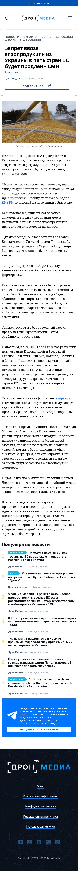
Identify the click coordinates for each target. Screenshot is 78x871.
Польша (15, 40)
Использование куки (40, 826)
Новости (12, 37)
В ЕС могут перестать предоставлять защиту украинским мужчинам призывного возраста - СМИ (42, 621)
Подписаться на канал (39, 729)
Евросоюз (64, 37)
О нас (40, 786)
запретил (63, 398)
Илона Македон (17, 587)
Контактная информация (40, 796)
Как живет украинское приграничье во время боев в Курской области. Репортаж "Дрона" (41, 577)
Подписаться (39, 3)
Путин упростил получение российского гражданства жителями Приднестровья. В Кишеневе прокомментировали (40, 662)
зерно (47, 37)
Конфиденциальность (40, 806)
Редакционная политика (40, 816)
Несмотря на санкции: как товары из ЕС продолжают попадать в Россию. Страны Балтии (37, 556)
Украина (30, 37)
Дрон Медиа (12, 78)
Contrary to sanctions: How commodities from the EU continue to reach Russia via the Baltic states (40, 683)
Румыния (33, 40)
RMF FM (8, 202)
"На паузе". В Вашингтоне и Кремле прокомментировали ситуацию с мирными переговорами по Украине (40, 642)
